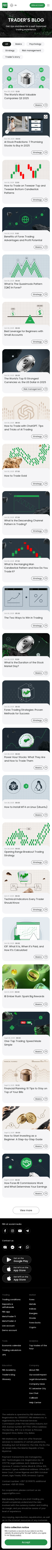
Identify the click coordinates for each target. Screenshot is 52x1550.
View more (26, 1210)
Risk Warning (8, 1499)
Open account (37, 5)
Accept (26, 1542)
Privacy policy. (15, 1535)
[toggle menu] (48, 5)
